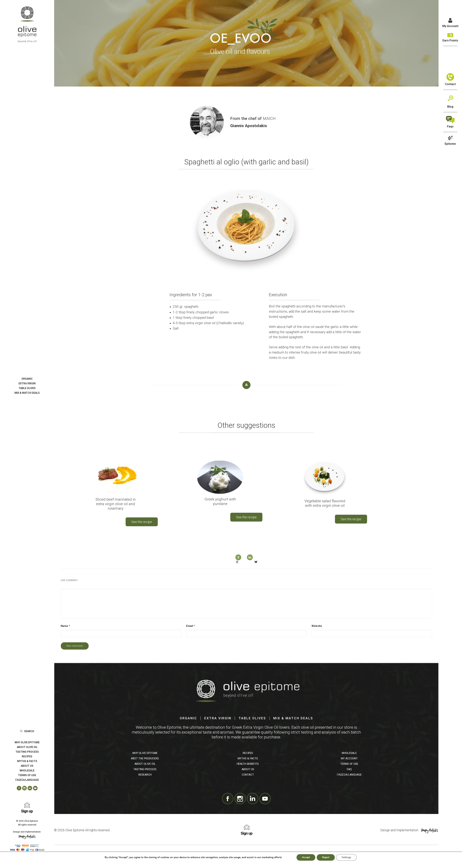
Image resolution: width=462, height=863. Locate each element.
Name (65, 626)
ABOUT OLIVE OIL (27, 747)
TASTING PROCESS (27, 751)
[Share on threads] (237, 562)
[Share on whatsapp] (251, 561)
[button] (17, 788)
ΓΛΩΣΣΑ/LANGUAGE (349, 774)
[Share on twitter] (232, 561)
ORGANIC (27, 378)
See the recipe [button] (141, 522)
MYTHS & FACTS (27, 761)
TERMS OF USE (349, 763)
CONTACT (248, 774)
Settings (346, 857)
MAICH (269, 118)
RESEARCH (145, 774)
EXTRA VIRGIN (27, 383)
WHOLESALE (27, 770)
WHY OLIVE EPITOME (27, 742)
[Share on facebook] (235, 554)
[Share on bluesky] (256, 562)
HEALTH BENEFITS (248, 763)
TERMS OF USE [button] (27, 775)
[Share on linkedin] (246, 554)
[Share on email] (265, 561)
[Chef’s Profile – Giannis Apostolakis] (207, 122)
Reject (325, 857)
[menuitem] (27, 378)
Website (316, 626)
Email (190, 626)
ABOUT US (27, 765)
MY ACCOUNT (349, 758)
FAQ (349, 769)
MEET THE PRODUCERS (145, 758)
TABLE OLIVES (27, 388)
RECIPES (27, 756)
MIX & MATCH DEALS (27, 392)
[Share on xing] (260, 561)
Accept (306, 857)
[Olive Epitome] (27, 24)
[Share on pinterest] (241, 561)
